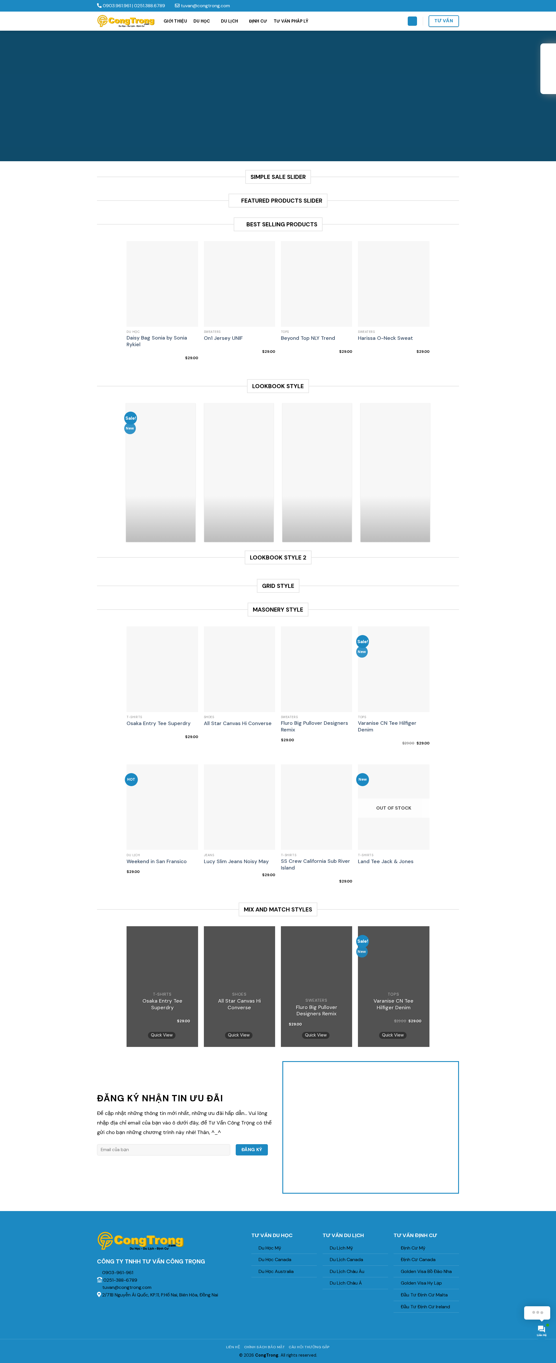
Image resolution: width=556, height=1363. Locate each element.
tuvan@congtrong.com (205, 6)
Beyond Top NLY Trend (308, 338)
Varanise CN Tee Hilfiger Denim (387, 726)
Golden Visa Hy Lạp (421, 1283)
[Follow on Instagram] (445, 6)
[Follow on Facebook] (439, 6)
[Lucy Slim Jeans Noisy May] (239, 807)
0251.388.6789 (149, 6)
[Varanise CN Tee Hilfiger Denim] (393, 669)
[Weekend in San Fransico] (162, 807)
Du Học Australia (276, 1271)
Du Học (201, 21)
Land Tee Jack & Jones (386, 861)
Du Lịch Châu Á (346, 1283)
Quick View (162, 1035)
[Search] (412, 21)
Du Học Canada (275, 1259)
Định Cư (258, 21)
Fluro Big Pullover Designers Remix (314, 726)
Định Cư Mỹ (413, 1248)
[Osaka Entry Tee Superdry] (162, 669)
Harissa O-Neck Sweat (385, 338)
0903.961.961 (117, 6)
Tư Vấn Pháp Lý (291, 21)
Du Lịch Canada (346, 1259)
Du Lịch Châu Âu (347, 1271)
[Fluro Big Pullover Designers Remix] (316, 669)
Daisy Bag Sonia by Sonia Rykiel (157, 341)
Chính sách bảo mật (264, 1347)
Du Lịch (229, 21)
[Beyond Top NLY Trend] (316, 284)
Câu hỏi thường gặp (309, 1347)
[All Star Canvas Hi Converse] (239, 669)
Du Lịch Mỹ (341, 1248)
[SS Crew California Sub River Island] (316, 807)
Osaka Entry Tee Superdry (159, 723)
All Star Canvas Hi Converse (238, 723)
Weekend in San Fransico (157, 861)
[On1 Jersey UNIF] (239, 284)
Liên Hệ (233, 1347)
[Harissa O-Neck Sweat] (393, 284)
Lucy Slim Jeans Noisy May (236, 861)
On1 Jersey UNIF (223, 338)
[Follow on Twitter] (450, 6)
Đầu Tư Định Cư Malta (424, 1295)
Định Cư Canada (418, 1259)
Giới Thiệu (175, 21)
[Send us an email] (456, 6)
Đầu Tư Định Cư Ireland (425, 1307)
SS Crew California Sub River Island (315, 864)
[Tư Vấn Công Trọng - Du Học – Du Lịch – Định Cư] (126, 21)
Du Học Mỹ (270, 1248)
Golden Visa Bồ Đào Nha (426, 1271)
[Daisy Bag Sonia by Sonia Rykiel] (162, 284)
